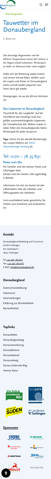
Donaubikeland (11, 355)
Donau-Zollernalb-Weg (15, 365)
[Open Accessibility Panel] (5, 473)
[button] (46, 4)
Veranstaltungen (12, 298)
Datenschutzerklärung (15, 288)
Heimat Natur (10, 371)
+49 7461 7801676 (15, 264)
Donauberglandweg (13, 340)
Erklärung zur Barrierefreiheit (18, 303)
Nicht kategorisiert (13, 14)
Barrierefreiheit (11, 308)
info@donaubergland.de (22, 267)
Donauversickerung (13, 345)
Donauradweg (10, 360)
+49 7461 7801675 (14, 260)
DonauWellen (10, 335)
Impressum (9, 293)
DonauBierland (11, 350)
